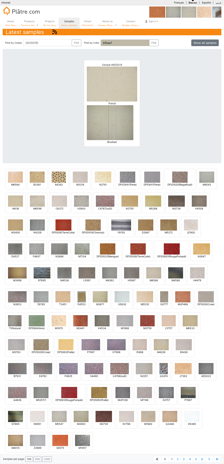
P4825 (68, 376)
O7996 (116, 352)
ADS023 (206, 376)
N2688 (59, 256)
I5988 (139, 352)
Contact (130, 23)
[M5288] (153, 200)
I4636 (15, 208)
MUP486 (183, 304)
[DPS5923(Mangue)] (107, 248)
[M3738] (176, 200)
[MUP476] (157, 11)
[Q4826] (17, 392)
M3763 (16, 352)
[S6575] (60, 440)
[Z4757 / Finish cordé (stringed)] (166, 392)
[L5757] (169, 320)
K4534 (102, 328)
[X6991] (37, 416)
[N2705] (129, 200)
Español (206, 2)
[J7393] (183, 368)
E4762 (43, 376)
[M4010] (15, 440)
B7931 (17, 376)
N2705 (130, 208)
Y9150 (121, 232)
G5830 (122, 304)
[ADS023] (206, 368)
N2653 (17, 304)
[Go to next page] (209, 459)
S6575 (60, 447)
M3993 (81, 423)
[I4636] (15, 200)
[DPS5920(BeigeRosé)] (180, 176)
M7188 (144, 399)
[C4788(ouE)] (119, 368)
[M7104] (82, 248)
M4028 (161, 352)
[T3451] (62, 296)
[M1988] (125, 320)
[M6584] (15, 176)
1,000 (47, 459)
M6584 (15, 184)
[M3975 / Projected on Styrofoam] (216, 11)
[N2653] (17, 296)
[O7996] (116, 344)
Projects (49, 23)
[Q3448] (169, 416)
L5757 (168, 328)
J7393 (183, 376)
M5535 (145, 304)
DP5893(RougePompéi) (69, 399)
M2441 (80, 328)
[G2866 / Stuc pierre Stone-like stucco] (188, 11)
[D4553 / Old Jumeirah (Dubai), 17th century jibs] (81, 296)
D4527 (15, 256)
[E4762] (43, 368)
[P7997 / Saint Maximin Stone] (91, 344)
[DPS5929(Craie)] (41, 344)
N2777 (164, 304)
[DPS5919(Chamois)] (93, 224)
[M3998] (17, 272)
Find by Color (91, 42)
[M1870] (59, 320)
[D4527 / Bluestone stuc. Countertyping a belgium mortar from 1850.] (15, 248)
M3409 (15, 232)
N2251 (144, 376)
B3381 (37, 184)
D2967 (146, 232)
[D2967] (145, 224)
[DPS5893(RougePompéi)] (172, 248)
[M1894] (204, 11)
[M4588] (175, 272)
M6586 (154, 280)
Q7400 (191, 232)
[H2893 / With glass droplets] (81, 200)
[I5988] (140, 344)
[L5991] (87, 272)
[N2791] (103, 176)
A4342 (59, 184)
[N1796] (126, 416)
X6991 (37, 423)
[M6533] (190, 320)
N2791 (103, 184)
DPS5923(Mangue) (108, 256)
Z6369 (192, 423)
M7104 (82, 256)
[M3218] (80, 176)
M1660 (148, 423)
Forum (87, 23)
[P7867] (188, 392)
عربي (218, 2)
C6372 (59, 208)
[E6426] (184, 344)
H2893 (81, 208)
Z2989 (37, 447)
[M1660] (148, 416)
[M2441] (80, 320)
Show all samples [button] (205, 43)
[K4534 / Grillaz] (102, 320)
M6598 (37, 208)
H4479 (197, 280)
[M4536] (64, 272)
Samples (69, 23)
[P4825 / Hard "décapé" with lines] (68, 368)
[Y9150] (121, 224)
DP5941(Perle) (152, 184)
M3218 (80, 184)
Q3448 (170, 423)
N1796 (126, 423)
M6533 (190, 328)
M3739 (104, 423)
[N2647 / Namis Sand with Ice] (201, 248)
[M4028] (161, 344)
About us (106, 23)
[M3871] (100, 296)
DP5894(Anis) (37, 328)
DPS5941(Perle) (127, 184)
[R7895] (42, 272)
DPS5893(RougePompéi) (171, 256)
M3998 (17, 280)
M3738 (176, 208)
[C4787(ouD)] (105, 200)
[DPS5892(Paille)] (99, 392)
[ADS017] (173, 11)
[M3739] (104, 416)
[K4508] (199, 200)
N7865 (16, 423)
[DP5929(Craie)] (206, 296)
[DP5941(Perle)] (152, 176)
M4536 (64, 280)
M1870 (59, 328)
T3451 (63, 304)
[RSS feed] (54, 32)
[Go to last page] (217, 459)
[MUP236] (122, 392)
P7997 (91, 352)
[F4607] (36, 248)
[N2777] (164, 296)
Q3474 (164, 376)
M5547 (59, 423)
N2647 (202, 256)
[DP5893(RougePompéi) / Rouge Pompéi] (69, 392)
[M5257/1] (41, 392)
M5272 (169, 232)
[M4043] (206, 176)
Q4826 (17, 399)
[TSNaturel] (15, 320)
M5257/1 (41, 399)
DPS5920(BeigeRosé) (179, 184)
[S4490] (94, 368)
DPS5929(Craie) (41, 352)
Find (76, 42)
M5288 (153, 208)
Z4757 (166, 399)
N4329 (37, 232)
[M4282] (109, 272)
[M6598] (37, 200)
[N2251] (144, 368)
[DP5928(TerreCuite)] (63, 224)
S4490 (94, 376)
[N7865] (15, 416)
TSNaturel (15, 328)
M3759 (147, 328)
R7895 (42, 280)
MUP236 (123, 399)
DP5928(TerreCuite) (63, 232)
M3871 (100, 304)
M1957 (82, 447)
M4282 (110, 280)
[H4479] (197, 272)
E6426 (184, 352)
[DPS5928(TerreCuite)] (138, 248)
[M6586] (153, 272)
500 (37, 459)
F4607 (36, 256)
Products (28, 23)
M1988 (125, 328)
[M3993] (81, 416)
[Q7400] (191, 224)
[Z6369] (192, 416)
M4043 (207, 184)
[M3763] (16, 344)
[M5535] (144, 296)
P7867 (188, 399)
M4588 (176, 280)
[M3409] (15, 224)
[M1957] (82, 440)
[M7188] (144, 392)
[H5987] (131, 272)
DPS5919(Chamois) (93, 232)
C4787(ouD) (105, 208)
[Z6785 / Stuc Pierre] (41, 296)
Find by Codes (13, 42)
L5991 (87, 280)
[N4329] (37, 224)
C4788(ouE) (120, 376)
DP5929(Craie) (206, 304)
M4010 (16, 447)
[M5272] (168, 224)
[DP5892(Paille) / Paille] (66, 344)
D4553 (82, 304)
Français (179, 2)
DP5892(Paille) (66, 352)
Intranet (5, 2)
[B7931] (17, 368)
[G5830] (122, 296)
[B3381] (37, 176)
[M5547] (59, 416)
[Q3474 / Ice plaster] (163, 368)
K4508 (199, 208)
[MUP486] (182, 296)
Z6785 (41, 304)
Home (10, 23)
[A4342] (59, 176)
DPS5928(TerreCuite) (138, 256)
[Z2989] (37, 440)
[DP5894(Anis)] (37, 320)
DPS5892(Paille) (99, 399)
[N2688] (59, 248)
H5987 (132, 280)
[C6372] (59, 200)
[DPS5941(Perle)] (127, 176)
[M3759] (147, 320)
